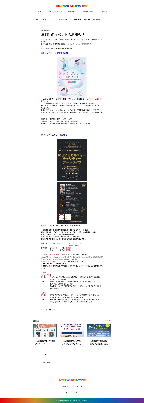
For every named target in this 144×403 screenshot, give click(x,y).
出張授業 (87, 19)
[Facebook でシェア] (42, 309)
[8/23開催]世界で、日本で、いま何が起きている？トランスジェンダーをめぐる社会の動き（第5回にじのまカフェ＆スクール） (72, 342)
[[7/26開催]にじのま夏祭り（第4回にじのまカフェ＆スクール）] (99, 330)
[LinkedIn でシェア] (50, 309)
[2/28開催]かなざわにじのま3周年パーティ (45, 342)
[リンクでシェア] (54, 309)
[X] (71, 392)
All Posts (35, 19)
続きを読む (96, 19)
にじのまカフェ (63, 19)
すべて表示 (108, 320)
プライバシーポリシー (79, 386)
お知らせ (44, 19)
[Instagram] (66, 392)
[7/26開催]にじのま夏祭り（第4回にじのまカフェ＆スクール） (98, 342)
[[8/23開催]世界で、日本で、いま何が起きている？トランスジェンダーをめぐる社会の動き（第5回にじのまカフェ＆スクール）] (72, 330)
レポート (53, 19)
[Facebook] (76, 392)
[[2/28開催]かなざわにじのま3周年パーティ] (45, 330)
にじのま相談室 (76, 19)
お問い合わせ (65, 386)
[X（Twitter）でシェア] (46, 309)
